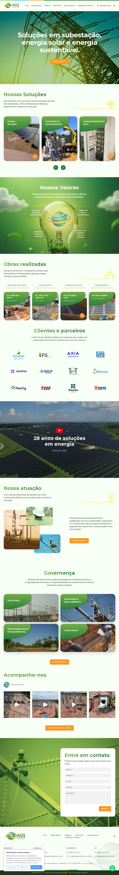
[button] (55, 167)
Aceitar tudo (36, 867)
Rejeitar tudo (24, 867)
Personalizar (12, 867)
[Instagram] (114, 6)
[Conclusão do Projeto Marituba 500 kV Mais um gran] (17, 704)
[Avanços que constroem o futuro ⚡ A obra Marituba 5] (45, 704)
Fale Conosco (69, 5)
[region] (24, 860)
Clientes (47, 5)
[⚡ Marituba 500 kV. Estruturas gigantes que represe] (74, 704)
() (87, 863)
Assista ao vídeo (59, 450)
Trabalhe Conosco (85, 5)
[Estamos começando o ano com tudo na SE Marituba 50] (102, 704)
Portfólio (57, 5)
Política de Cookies (32, 862)
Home (27, 5)
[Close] (43, 851)
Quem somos (36, 5)
